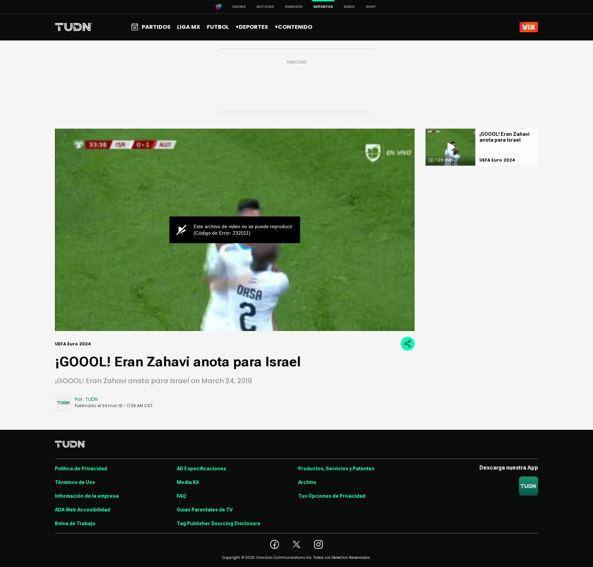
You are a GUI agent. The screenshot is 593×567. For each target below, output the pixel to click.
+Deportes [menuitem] (251, 27)
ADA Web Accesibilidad (82, 509)
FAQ (181, 496)
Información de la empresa (87, 496)
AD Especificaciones (201, 468)
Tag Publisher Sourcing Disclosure (218, 523)
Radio (349, 7)
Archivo (307, 482)
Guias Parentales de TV (205, 509)
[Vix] (529, 27)
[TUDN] (73, 27)
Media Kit (188, 482)
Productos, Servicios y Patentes (336, 468)
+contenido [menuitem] (293, 27)
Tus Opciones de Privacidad (331, 496)
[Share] (408, 344)
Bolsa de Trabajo (75, 523)
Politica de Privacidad (81, 468)
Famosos (294, 7)
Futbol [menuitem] (218, 27)
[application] (235, 230)
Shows (239, 7)
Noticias (265, 7)
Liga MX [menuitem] (188, 27)
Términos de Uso (75, 482)
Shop (371, 7)
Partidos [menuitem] (156, 27)
